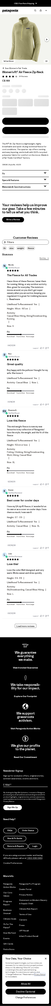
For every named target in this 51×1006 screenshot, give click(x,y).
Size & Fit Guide (14, 838)
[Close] (46, 959)
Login (34, 846)
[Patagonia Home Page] (10, 10)
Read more (14, 299)
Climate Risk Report (28, 909)
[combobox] (44, 258)
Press (22, 925)
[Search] (35, 10)
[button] (25, 39)
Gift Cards (8, 943)
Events (6, 938)
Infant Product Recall (28, 936)
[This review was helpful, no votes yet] (41, 348)
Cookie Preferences (12, 863)
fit (4, 248)
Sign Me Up (12, 807)
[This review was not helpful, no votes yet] (46, 348)
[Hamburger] (46, 10)
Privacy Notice (26, 894)
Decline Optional (25, 991)
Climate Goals (9, 918)
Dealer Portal (25, 889)
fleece (31, 248)
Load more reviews (25, 626)
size (11, 248)
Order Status (28, 830)
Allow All (25, 983)
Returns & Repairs (15, 846)
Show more (7, 254)
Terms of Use (25, 914)
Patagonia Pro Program (29, 883)
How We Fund (9, 933)
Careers (23, 919)
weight (20, 248)
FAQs (9, 830)
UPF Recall (24, 930)
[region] (25, 979)
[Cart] (40, 10)
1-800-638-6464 (34, 858)
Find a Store (8, 949)
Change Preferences (25, 997)
